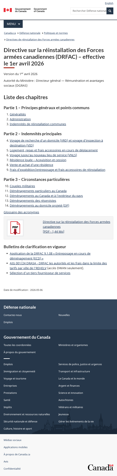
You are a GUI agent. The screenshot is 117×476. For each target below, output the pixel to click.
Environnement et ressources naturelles (27, 414)
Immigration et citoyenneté (19, 371)
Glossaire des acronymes (21, 212)
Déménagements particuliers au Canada (38, 191)
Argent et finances (69, 385)
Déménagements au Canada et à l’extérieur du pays (46, 196)
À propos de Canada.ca (17, 454)
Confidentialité (12, 468)
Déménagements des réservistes (33, 201)
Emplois (8, 322)
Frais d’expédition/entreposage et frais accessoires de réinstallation (57, 170)
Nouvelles (64, 315)
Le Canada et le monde (71, 378)
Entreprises (10, 385)
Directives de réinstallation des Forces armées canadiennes (40, 39)
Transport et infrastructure (74, 371)
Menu (15, 24)
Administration (20, 119)
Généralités (18, 114)
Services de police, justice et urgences (80, 364)
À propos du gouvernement (20, 352)
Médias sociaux (12, 440)
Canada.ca (10, 33)
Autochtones (65, 400)
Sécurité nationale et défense (20, 421)
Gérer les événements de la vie (76, 421)
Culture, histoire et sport (18, 428)
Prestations (10, 393)
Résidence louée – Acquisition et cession (38, 160)
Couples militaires (22, 186)
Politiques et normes (56, 33)
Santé (7, 400)
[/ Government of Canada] (25, 10)
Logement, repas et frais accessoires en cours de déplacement (54, 150)
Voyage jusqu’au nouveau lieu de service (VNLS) (43, 155)
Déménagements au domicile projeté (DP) (39, 205)
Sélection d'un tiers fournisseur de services (40, 273)
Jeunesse (63, 414)
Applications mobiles (16, 447)
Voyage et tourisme (15, 378)
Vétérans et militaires (70, 407)
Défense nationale (29, 33)
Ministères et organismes (73, 345)
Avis (6, 461)
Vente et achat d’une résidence (31, 165)
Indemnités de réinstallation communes (38, 124)
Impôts (8, 407)
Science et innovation (70, 393)
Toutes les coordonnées (17, 345)
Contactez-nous (13, 315)
